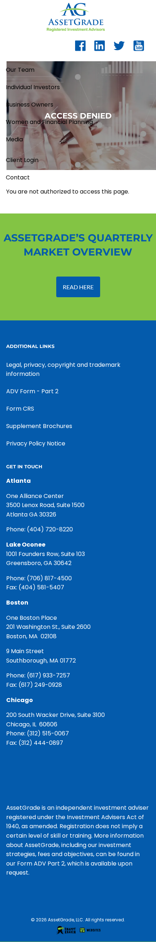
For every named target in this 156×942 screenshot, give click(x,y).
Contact (18, 177)
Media (14, 139)
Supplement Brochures (39, 426)
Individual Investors (33, 87)
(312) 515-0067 (48, 733)
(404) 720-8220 (50, 529)
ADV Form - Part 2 (32, 391)
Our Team (20, 70)
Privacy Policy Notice (35, 443)
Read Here (78, 286)
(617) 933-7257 (48, 675)
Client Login (22, 160)
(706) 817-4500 (49, 578)
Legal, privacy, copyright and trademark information (63, 369)
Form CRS (20, 408)
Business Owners (29, 104)
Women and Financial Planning (49, 122)
